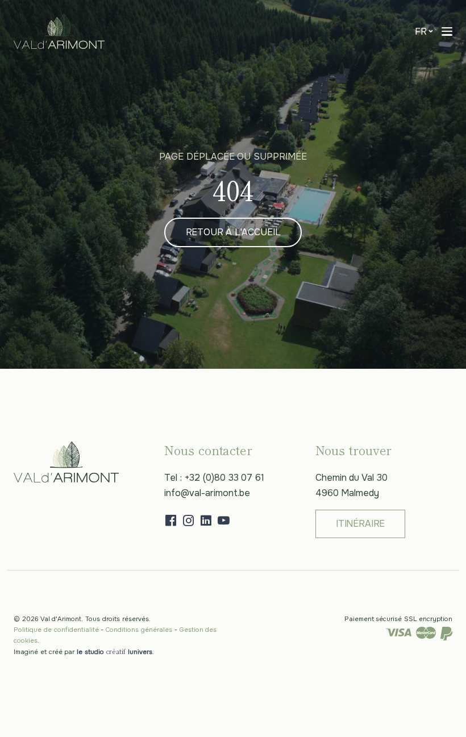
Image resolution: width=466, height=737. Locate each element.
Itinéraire (360, 524)
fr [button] (421, 32)
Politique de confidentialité (56, 630)
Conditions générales (139, 630)
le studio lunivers (114, 652)
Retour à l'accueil (233, 232)
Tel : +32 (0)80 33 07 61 (214, 478)
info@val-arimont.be (207, 493)
